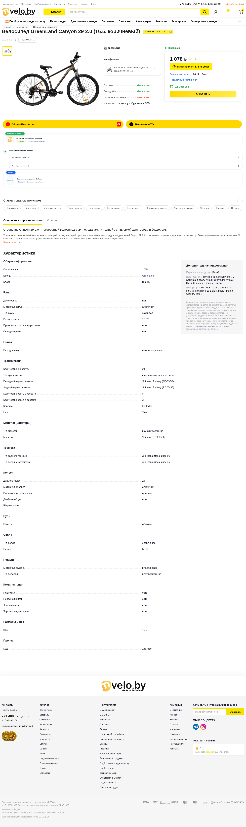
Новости (174, 715)
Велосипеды (58, 21)
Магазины (26, 4)
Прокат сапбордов (109, 787)
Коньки (43, 748)
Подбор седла (107, 768)
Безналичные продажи (111, 758)
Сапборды (44, 773)
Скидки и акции (107, 710)
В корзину (203, 94)
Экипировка (178, 21)
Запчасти (161, 21)
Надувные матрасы (49, 758)
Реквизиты (175, 734)
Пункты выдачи (9, 710)
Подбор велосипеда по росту (27, 21)
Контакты (174, 748)
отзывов (210, 752)
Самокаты (125, 21)
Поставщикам (177, 744)
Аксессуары (143, 21)
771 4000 (185, 4)
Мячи (42, 753)
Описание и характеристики (22, 220)
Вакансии (174, 719)
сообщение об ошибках (204, 326)
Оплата (84, 4)
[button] (123, 179)
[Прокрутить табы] (240, 200)
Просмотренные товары (112, 739)
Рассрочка (59, 4)
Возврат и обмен (108, 773)
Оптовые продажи (179, 739)
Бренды (103, 744)
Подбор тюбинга (108, 782)
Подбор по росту (42, 4)
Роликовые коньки (48, 763)
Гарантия (104, 748)
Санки (42, 768)
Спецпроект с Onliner (110, 778)
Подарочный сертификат (112, 734)
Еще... (94, 4)
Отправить (235, 712)
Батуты (43, 744)
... (239, 20)
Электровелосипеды (204, 21)
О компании (176, 710)
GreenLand (148, 275)
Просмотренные (10, 4)
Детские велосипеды (84, 21)
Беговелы (108, 21)
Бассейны (44, 739)
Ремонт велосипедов (110, 753)
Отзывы (53, 220)
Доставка (72, 4)
